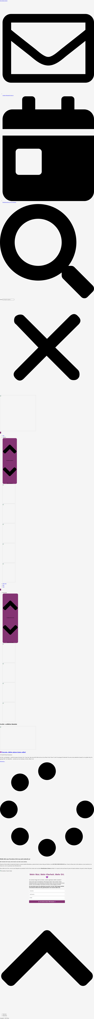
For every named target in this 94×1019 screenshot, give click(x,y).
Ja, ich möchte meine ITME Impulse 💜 (47, 901)
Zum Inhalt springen (3, 0)
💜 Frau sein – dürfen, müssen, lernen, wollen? (13, 752)
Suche (1, 299)
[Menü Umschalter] (0, 433)
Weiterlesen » (2, 761)
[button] (47, 251)
